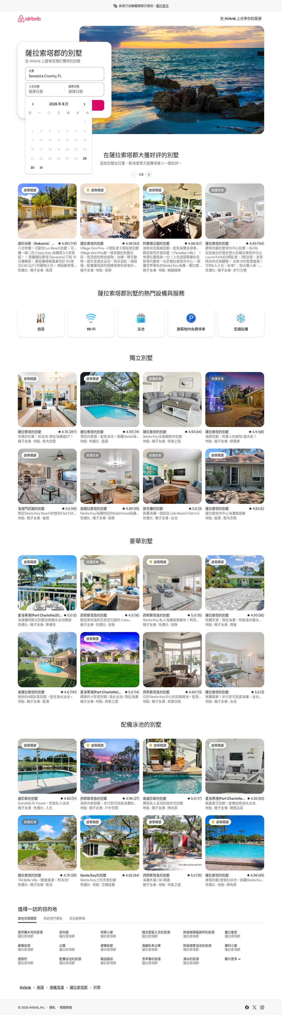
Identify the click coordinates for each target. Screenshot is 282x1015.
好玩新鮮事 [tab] (77, 918)
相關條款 (66, 1007)
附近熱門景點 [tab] (53, 918)
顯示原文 (162, 6)
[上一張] (133, 174)
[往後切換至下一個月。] (84, 104)
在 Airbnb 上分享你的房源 (240, 18)
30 (32, 168)
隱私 (52, 1007)
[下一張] (148, 174)
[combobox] (65, 76)
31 (41, 168)
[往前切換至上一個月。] (33, 104)
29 (84, 159)
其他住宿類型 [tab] (27, 918)
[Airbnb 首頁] (29, 19)
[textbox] (45, 91)
